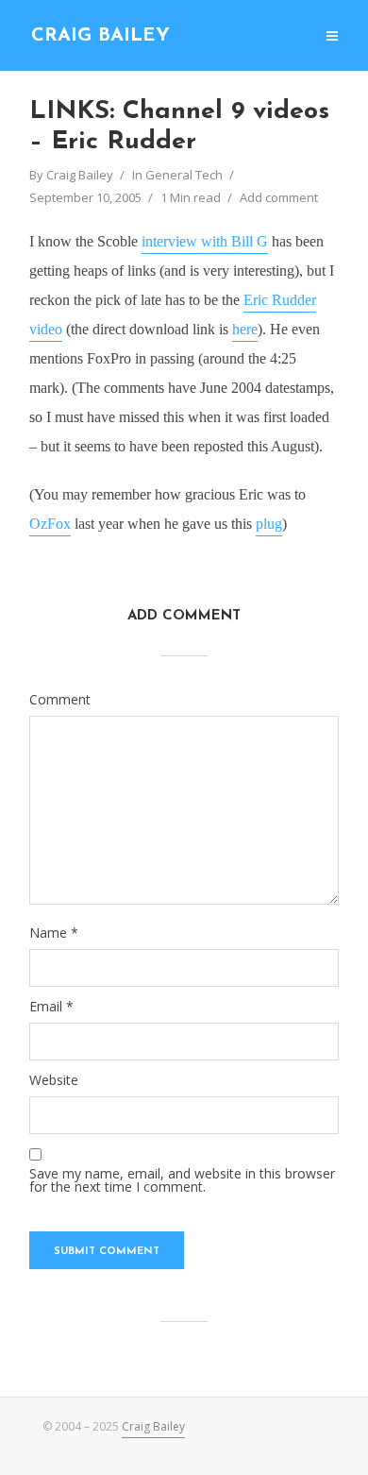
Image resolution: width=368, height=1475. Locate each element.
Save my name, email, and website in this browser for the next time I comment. (182, 1180)
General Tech (184, 174)
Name (53, 933)
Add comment (279, 197)
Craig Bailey (100, 35)
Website (53, 1080)
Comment (60, 699)
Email (51, 1006)
